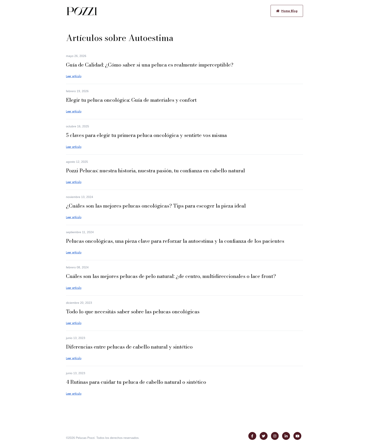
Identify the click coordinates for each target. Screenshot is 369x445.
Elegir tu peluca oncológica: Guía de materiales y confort (131, 100)
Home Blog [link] (289, 11)
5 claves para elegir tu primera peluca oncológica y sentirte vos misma (146, 135)
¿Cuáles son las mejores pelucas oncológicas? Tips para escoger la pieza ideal (156, 206)
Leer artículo (73, 76)
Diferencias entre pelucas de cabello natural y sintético (129, 347)
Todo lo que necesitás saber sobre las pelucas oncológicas (132, 312)
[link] (82, 10)
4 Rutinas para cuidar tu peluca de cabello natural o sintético (136, 382)
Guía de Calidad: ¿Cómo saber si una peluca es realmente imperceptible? (149, 65)
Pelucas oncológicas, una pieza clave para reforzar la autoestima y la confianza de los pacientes (175, 241)
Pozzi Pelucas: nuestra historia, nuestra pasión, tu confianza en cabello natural (155, 171)
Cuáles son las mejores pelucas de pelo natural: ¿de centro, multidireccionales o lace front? (171, 276)
